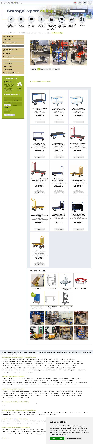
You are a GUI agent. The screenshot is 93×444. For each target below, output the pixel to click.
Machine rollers (7, 63)
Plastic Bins (5, 391)
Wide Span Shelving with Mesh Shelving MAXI (13, 365)
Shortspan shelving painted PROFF (65, 391)
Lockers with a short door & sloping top (12, 382)
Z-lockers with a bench (37, 380)
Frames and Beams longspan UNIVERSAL (67, 367)
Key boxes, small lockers (48, 384)
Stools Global (59, 404)
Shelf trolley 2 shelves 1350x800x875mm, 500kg (78, 109)
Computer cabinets (62, 384)
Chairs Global (18, 404)
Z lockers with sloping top (52, 380)
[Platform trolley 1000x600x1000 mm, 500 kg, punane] (78, 134)
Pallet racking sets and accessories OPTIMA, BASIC (39, 359)
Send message (8, 115)
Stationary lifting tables (19, 429)
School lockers (70, 382)
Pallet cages (79, 391)
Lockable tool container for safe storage (28, 393)
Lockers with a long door (9, 378)
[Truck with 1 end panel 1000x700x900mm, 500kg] (59, 204)
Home (5, 33)
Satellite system (6, 372)
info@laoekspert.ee (8, 90)
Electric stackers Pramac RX (25, 433)
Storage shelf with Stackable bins (32, 367)
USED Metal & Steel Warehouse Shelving (12, 363)
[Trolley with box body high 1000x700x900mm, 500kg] (78, 204)
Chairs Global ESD (28, 404)
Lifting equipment (39, 433)
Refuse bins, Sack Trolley (58, 395)
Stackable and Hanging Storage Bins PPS (20, 391)
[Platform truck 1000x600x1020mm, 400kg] (78, 169)
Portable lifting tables (9, 57)
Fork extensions (71, 395)
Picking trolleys (7, 39)
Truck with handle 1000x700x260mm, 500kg (59, 144)
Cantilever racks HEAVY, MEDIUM (44, 363)
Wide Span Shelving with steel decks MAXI (64, 359)
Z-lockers (20, 378)
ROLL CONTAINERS (77, 393)
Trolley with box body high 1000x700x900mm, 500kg (78, 214)
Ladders (17, 395)
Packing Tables (16, 412)
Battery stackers (40, 429)
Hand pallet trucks (7, 429)
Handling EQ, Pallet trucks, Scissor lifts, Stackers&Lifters (16, 427)
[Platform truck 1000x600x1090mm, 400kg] (39, 241)
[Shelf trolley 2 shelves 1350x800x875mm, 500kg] (78, 98)
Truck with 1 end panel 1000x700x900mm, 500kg (59, 214)
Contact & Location (19, 88)
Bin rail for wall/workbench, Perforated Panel (50, 412)
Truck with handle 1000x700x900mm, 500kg (59, 179)
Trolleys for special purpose (11, 73)
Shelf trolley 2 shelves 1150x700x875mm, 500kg (59, 109)
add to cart (41, 122)
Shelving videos (17, 372)
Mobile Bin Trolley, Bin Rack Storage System (10, 49)
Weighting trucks (15, 431)
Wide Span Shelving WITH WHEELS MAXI (49, 365)
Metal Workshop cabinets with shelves (47, 378)
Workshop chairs (7, 406)
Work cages (37, 395)
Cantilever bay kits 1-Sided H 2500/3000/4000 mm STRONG (69, 363)
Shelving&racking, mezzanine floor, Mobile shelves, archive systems (19, 357)
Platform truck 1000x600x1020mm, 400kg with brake (39, 215)
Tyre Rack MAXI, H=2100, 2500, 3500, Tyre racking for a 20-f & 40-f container (63, 361)
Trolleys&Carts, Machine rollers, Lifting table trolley (34, 33)
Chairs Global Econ (7, 404)
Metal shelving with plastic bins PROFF (12, 367)
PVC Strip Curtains (66, 393)
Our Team (19, 90)
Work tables (22, 414)
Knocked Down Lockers (8, 380)
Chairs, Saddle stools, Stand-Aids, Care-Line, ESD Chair (15, 401)
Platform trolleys (57, 33)
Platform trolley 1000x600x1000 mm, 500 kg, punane (78, 144)
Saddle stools (49, 404)
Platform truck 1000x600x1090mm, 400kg (39, 251)
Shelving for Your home (32, 372)
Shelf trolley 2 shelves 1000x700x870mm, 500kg (39, 144)
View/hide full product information (41, 81)
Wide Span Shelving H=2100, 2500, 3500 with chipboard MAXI (17, 361)
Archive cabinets (64, 378)
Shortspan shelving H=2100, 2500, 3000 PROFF (13, 359)
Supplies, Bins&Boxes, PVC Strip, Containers (13, 389)
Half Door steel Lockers (58, 382)
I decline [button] (60, 438)
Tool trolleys (6, 53)
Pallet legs (20, 397)
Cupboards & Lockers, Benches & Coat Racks (13, 376)
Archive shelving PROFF (48, 367)
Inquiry (55, 69)
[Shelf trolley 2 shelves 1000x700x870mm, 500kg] (39, 134)
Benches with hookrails (8, 384)
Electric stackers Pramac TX (28, 431)
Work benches (6, 412)
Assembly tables (32, 414)
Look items (33, 69)
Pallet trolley (6, 60)
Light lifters (5, 431)
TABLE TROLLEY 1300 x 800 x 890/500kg (39, 109)
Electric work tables (82, 412)
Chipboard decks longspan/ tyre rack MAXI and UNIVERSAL (43, 370)
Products (13, 33)
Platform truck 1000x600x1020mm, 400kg (78, 179)
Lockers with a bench (30, 378)
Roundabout (46, 395)
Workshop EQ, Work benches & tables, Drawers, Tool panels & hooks (19, 410)
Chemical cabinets (35, 384)
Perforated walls (7, 414)
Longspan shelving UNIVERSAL (69, 365)
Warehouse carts (8, 36)
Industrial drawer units (69, 412)
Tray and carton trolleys (9, 43)
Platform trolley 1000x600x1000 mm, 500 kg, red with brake (39, 179)
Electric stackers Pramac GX (45, 431)
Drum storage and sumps (9, 397)
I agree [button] (53, 438)
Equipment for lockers (22, 384)
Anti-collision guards (7, 395)
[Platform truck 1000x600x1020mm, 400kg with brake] (39, 204)
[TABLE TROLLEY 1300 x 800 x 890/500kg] (39, 98)
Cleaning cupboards (75, 378)
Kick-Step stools (55, 393)
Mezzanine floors (29, 363)
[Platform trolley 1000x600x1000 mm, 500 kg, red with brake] (39, 169)
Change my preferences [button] (73, 438)
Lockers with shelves (82, 382)
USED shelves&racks (32, 365)
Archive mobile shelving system (68, 370)
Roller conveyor (52, 414)
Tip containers (44, 393)
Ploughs (27, 397)
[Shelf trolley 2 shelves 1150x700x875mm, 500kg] (59, 98)
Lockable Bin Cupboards (23, 380)
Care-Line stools (69, 404)
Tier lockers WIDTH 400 (44, 382)
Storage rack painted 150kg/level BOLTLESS (43, 391)
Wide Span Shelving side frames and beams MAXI (14, 370)
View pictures (44, 69)
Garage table (42, 414)
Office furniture (5, 438)
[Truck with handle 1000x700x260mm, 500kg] (59, 134)
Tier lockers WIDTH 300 (30, 382)
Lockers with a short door (67, 380)
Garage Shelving (38, 361)
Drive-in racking (82, 370)
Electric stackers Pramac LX (9, 433)
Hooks (15, 414)
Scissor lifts (31, 429)
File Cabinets (72, 384)
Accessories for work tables (29, 412)
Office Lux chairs (39, 404)
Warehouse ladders (27, 395)
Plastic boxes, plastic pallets (9, 393)
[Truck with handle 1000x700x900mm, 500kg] (59, 169)
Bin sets (79, 395)
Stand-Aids (78, 404)
